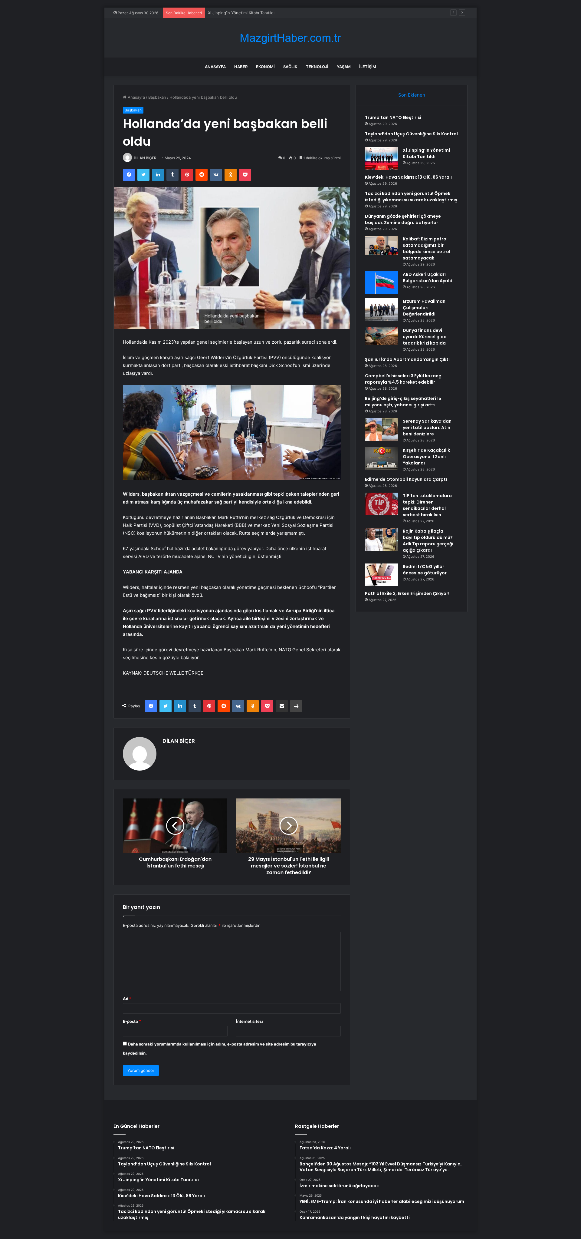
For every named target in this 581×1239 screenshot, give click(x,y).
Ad (127, 998)
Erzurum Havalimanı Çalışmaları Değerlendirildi (425, 307)
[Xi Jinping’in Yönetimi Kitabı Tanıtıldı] (381, 158)
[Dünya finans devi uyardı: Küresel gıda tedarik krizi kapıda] (381, 336)
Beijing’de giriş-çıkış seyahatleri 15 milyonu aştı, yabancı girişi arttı (403, 401)
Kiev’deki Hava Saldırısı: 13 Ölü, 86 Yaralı (408, 177)
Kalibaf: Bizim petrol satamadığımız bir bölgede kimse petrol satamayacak (426, 248)
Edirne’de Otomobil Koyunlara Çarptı (406, 479)
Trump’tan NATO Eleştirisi (393, 117)
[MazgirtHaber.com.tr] (290, 38)
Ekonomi (265, 66)
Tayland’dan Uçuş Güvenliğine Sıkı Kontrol (411, 134)
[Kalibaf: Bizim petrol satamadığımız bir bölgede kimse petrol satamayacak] (381, 245)
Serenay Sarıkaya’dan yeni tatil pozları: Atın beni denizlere (427, 427)
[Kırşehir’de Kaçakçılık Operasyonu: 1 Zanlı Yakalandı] (381, 458)
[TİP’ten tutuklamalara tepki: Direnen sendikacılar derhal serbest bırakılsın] (381, 504)
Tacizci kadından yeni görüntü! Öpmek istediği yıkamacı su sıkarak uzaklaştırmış (411, 196)
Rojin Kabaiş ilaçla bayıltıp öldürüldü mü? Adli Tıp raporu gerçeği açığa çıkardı (428, 540)
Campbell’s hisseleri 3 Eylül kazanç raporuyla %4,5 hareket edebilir (403, 379)
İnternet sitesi (249, 1021)
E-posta (132, 1021)
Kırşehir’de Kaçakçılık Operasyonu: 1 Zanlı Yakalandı (426, 456)
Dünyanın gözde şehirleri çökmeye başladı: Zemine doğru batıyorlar (403, 219)
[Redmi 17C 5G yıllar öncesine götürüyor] (381, 574)
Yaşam (344, 66)
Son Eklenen (411, 95)
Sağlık (290, 66)
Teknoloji (317, 66)
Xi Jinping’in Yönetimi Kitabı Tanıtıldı (241, 12)
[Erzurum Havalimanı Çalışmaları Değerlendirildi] (381, 309)
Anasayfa (215, 66)
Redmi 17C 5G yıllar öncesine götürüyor (425, 569)
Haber (241, 66)
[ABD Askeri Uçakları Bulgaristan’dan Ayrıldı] (381, 282)
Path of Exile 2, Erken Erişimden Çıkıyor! (407, 593)
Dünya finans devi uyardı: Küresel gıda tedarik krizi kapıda (425, 336)
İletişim (367, 66)
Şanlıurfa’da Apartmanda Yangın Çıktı (407, 359)
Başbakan (157, 97)
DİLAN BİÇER (145, 158)
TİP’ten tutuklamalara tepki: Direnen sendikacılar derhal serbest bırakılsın (427, 505)
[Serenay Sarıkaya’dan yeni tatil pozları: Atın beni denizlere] (381, 429)
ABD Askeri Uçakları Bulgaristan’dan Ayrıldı (428, 277)
